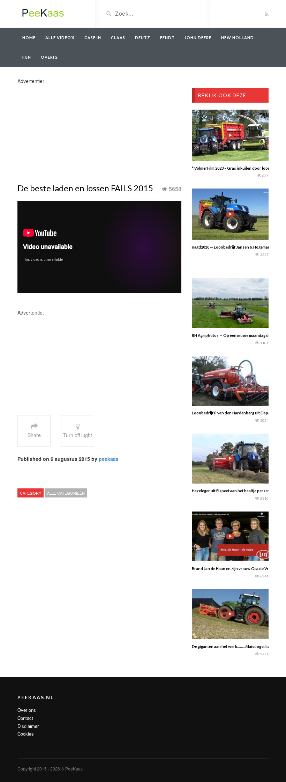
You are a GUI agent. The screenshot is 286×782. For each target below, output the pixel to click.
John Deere (198, 37)
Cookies (25, 733)
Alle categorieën (66, 493)
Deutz (142, 37)
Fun (26, 57)
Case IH (92, 37)
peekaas (109, 458)
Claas (118, 37)
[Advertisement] (72, 133)
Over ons (26, 710)
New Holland (237, 37)
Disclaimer (28, 726)
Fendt (167, 37)
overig (49, 57)
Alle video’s (60, 37)
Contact (25, 718)
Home (29, 37)
